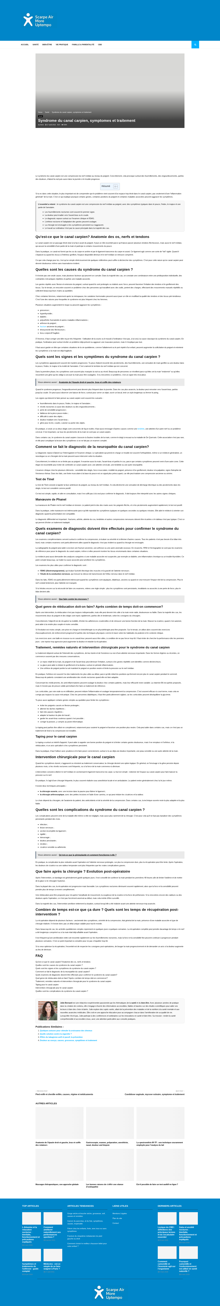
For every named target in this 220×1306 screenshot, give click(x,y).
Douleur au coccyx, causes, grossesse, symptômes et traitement (68, 1040)
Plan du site (117, 1218)
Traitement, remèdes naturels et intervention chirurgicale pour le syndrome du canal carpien (73, 981)
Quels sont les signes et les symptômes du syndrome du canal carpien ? (66, 968)
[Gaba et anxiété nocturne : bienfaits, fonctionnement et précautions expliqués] (188, 1218)
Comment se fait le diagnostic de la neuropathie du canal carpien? (63, 972)
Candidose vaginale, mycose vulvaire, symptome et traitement (154, 1094)
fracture (43, 326)
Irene (42, 125)
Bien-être (47, 45)
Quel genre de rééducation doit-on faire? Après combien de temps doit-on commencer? (72, 978)
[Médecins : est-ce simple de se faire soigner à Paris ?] (53, 1255)
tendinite (141, 429)
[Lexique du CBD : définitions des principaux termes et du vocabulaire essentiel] (167, 1218)
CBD (100, 45)
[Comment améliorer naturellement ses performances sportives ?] (53, 1218)
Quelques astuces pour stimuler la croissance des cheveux (66, 1030)
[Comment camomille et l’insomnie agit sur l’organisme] (167, 1252)
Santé (36, 45)
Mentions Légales (120, 1213)
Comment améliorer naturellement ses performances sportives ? (52, 1232)
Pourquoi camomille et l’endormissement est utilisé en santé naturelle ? (188, 1266)
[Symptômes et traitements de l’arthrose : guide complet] (31, 1255)
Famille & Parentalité (83, 45)
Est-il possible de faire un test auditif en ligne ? (157, 1184)
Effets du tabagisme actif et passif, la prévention (61, 1037)
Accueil (25, 45)
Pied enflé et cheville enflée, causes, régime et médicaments (64, 1094)
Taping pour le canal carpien (47, 985)
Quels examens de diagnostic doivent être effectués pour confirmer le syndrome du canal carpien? (76, 975)
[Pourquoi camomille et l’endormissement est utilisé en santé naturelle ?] (188, 1252)
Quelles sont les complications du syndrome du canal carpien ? (62, 991)
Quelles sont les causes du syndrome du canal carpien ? (59, 965)
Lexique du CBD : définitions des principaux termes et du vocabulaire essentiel (166, 1232)
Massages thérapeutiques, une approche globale (57, 1184)
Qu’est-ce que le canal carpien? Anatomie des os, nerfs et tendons (63, 962)
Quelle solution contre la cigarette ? (56, 1034)
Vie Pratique (62, 45)
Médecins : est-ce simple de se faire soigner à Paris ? (52, 1266)
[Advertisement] (152, 20)
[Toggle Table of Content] (114, 186)
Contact (116, 1223)
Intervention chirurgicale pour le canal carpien (54, 988)
